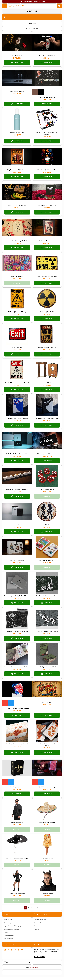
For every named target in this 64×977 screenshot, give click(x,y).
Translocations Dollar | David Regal (47, 205)
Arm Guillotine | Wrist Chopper (47, 383)
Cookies (6, 932)
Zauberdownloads (9, 935)
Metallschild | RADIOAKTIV (47, 312)
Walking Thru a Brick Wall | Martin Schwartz (17, 170)
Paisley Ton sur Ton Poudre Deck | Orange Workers (47, 744)
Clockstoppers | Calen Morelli (17, 525)
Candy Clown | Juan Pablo (17, 276)
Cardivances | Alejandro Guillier (47, 241)
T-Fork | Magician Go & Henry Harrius (47, 454)
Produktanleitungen (9, 938)
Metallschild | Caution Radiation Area (47, 276)
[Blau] (11, 703)
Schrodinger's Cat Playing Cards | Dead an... (47, 631)
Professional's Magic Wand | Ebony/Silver (17, 489)
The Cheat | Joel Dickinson (17, 787)
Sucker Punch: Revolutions (17, 560)
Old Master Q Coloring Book (46, 560)
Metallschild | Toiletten (47, 525)
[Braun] (35, 92)
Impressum (37, 929)
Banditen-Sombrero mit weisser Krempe (17, 858)
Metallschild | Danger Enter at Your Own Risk (17, 383)
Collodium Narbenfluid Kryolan (18, 967)
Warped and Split (47, 702)
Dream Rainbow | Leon (17, 55)
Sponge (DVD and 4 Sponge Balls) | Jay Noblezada (46, 133)
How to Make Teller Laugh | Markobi (17, 241)
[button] (59, 6)
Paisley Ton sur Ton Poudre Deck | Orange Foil (17, 744)
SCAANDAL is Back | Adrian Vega (47, 787)
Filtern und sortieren (33, 28)
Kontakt (36, 926)
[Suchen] (22, 5)
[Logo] (14, 5)
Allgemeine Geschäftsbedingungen (13, 926)
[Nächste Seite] (58, 907)
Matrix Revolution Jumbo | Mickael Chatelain (17, 708)
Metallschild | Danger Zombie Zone (47, 347)
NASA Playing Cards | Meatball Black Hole (47, 418)
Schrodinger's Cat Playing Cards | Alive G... (47, 596)
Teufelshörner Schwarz (47, 893)
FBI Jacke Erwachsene (17, 822)
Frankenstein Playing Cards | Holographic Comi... (17, 667)
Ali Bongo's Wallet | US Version (47, 97)
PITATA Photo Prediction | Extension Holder (17, 454)
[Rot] (5, 703)
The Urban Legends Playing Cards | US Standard (17, 596)
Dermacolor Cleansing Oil (17, 132)
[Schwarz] (41, 92)
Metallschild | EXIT (17, 347)
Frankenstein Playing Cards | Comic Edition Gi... (47, 667)
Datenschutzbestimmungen (11, 929)
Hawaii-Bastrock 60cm (47, 858)
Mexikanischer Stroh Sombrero (47, 822)
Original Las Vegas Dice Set (47, 489)
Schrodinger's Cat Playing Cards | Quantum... (17, 631)
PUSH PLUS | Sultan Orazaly (47, 55)
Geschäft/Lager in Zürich (40, 919)
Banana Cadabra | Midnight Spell (17, 205)
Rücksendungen (8, 923)
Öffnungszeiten (38, 923)
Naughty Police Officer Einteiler (17, 893)
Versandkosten (8, 919)
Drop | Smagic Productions (17, 91)
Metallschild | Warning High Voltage (17, 312)
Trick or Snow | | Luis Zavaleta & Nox (47, 170)
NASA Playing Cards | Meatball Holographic (17, 418)
